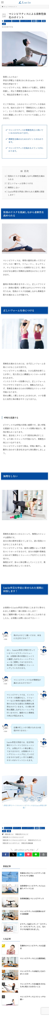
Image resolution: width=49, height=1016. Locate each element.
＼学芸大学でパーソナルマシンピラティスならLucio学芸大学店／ (25, 806)
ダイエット (8, 21)
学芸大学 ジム (9, 834)
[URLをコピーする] (43, 854)
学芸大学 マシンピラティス (11, 843)
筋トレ (39, 21)
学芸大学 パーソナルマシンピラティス (14, 840)
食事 (4, 24)
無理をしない (13, 187)
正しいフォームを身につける (20, 183)
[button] (5, 854)
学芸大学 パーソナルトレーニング (13, 837)
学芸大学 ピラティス (34, 840)
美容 (44, 21)
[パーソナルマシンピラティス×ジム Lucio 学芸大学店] (24, 2)
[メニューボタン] (2, 2)
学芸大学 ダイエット (21, 834)
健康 (34, 21)
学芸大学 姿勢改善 (27, 843)
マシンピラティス (26, 21)
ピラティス (16, 21)
